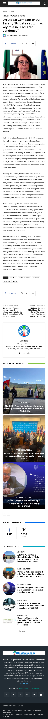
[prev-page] (4, 513)
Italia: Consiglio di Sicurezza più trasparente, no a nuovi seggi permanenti (24, 503)
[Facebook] (19, 353)
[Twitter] (13, 694)
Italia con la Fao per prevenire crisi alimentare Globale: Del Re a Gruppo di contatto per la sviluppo (13, 312)
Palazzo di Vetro (17, 16)
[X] (24, 353)
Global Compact (24, 278)
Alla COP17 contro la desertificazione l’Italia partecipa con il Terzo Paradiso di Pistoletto (24, 408)
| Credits (20, 706)
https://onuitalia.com (24, 344)
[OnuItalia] (5, 35)
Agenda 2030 (22, 615)
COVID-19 (13, 278)
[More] (33, 43)
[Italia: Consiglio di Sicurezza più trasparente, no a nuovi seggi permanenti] (24, 485)
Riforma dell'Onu (23, 497)
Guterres (36, 278)
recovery (7, 281)
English (11, 11)
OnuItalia (13, 35)
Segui (24, 529)
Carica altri (23, 631)
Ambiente (23, 402)
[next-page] (8, 513)
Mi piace (9, 529)
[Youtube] (28, 353)
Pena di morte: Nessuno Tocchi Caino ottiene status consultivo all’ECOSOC (30, 605)
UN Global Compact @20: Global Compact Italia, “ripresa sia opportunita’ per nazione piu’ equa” (36, 312)
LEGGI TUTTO (24, 684)
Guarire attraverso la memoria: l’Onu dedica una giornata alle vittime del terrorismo (29, 621)
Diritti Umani (22, 600)
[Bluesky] (41, 694)
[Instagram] (20, 694)
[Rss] (34, 694)
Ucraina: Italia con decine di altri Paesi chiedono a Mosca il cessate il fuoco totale (24, 456)
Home (5, 11)
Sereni (14, 281)
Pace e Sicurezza (24, 450)
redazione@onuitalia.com (29, 688)
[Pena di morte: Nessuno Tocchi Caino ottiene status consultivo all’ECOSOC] (9, 604)
